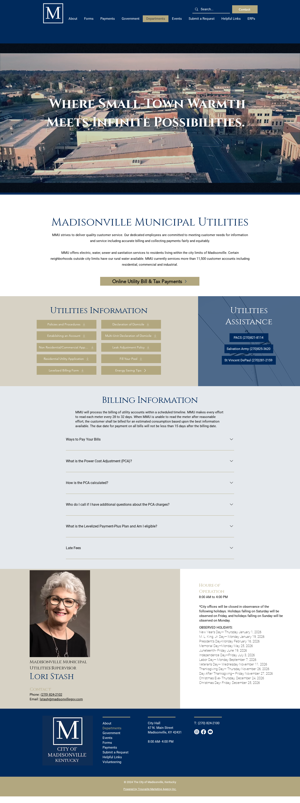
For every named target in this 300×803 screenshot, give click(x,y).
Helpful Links (112, 757)
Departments (112, 728)
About (107, 723)
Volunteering (112, 762)
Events (107, 738)
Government (111, 733)
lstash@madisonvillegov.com (61, 699)
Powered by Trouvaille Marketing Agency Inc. (149, 789)
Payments (110, 747)
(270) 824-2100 (208, 723)
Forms (107, 743)
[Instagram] (196, 731)
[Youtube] (210, 731)
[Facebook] (203, 731)
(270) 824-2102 (51, 695)
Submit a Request (115, 752)
